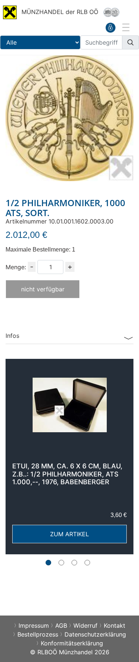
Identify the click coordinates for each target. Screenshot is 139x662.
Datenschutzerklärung (95, 634)
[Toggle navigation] (125, 27)
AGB (61, 625)
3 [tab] (74, 562)
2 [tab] (61, 562)
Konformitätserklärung (72, 643)
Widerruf (85, 625)
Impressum (34, 625)
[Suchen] (130, 42)
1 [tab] (48, 562)
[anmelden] (110, 27)
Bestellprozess (37, 634)
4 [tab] (87, 562)
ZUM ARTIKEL (69, 534)
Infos (12, 335)
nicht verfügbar (42, 289)
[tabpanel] (69, 456)
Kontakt (114, 625)
